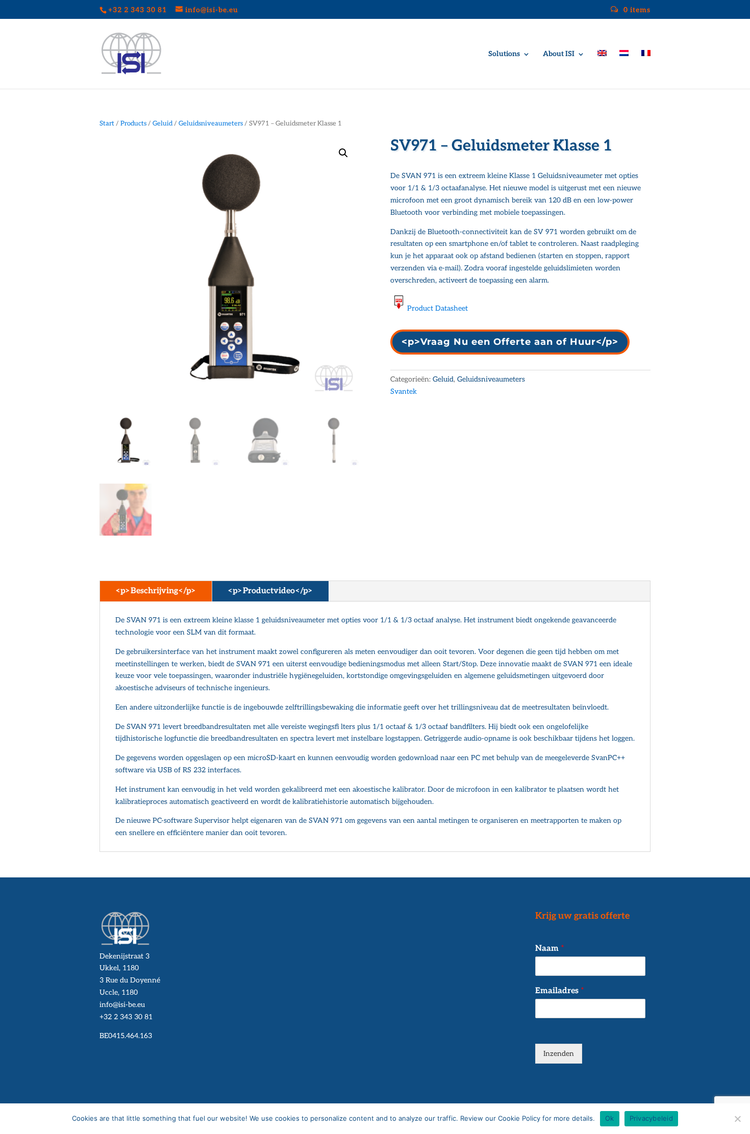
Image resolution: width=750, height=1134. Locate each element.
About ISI (558, 54)
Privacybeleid (651, 1118)
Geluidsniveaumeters (211, 123)
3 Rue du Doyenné (129, 980)
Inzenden (558, 1053)
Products (133, 123)
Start (106, 123)
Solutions (504, 54)
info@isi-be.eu (122, 1004)
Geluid (162, 123)
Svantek (403, 391)
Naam (549, 948)
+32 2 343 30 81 (126, 1017)
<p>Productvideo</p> (270, 591)
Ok (609, 1118)
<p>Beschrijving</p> (155, 591)
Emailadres (559, 991)
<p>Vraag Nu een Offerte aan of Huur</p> (510, 341)
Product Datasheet (437, 308)
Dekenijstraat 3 (124, 956)
